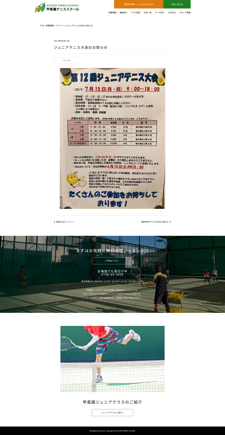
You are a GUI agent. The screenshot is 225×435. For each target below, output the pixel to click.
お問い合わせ (177, 4)
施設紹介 (123, 12)
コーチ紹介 (160, 12)
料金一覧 (148, 12)
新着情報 (112, 12)
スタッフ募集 (185, 12)
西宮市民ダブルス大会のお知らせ (155, 221)
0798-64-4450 (112, 274)
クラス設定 (135, 12)
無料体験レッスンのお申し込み (140, 4)
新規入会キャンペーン (65, 221)
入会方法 (172, 12)
